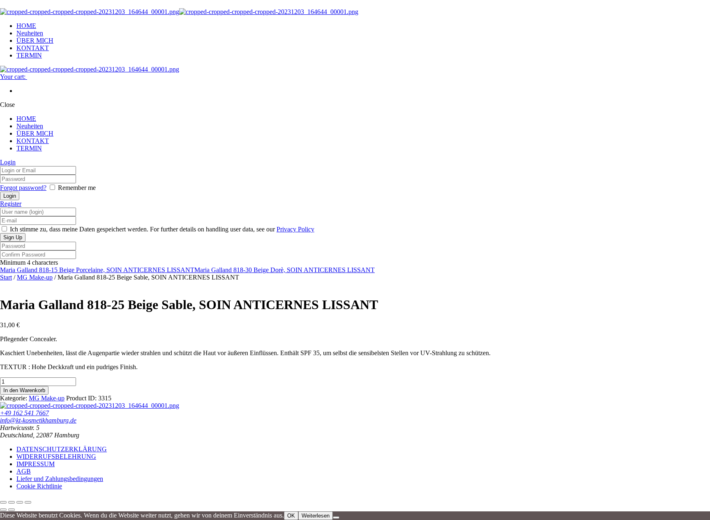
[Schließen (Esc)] (28, 502)
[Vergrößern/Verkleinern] (3, 502)
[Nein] (336, 517)
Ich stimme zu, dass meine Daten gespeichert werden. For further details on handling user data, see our (161, 229)
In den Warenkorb (24, 390)
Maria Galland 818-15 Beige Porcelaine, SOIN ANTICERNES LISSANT (97, 269)
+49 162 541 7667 (24, 412)
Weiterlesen (316, 516)
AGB (23, 471)
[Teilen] (19, 502)
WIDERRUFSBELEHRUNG (56, 456)
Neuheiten (29, 33)
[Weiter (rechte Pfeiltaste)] (11, 509)
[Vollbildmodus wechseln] (11, 502)
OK (291, 516)
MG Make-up (35, 277)
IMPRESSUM (35, 463)
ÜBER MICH (34, 40)
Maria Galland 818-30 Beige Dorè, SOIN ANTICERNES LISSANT (284, 269)
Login (8, 162)
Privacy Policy (295, 229)
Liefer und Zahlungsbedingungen (59, 478)
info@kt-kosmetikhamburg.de (38, 420)
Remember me (77, 187)
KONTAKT (32, 47)
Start (6, 277)
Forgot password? (23, 187)
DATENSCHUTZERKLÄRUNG (61, 449)
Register (10, 203)
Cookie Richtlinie (39, 486)
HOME (26, 25)
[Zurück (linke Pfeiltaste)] (3, 509)
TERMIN (29, 55)
